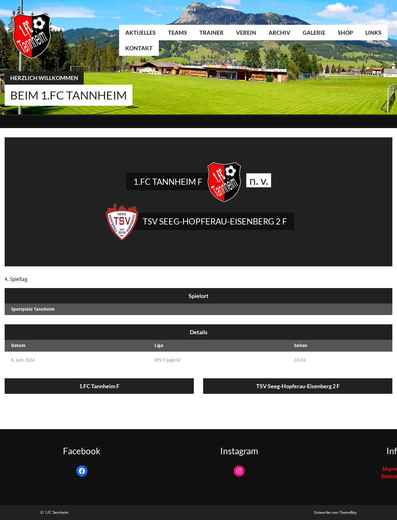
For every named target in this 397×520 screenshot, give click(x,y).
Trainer (211, 32)
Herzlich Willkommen (44, 77)
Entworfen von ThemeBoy (335, 512)
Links (373, 32)
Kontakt (139, 48)
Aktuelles (140, 32)
